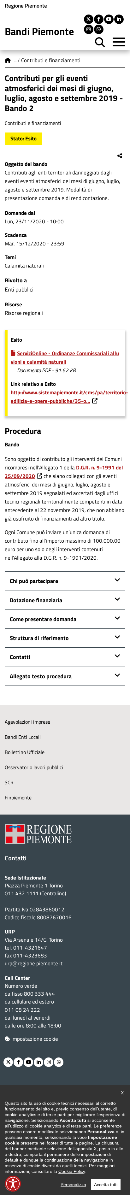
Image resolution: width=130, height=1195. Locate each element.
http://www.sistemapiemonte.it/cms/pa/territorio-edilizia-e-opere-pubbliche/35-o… (69, 396)
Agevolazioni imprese (27, 722)
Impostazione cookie (34, 1039)
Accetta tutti (105, 1184)
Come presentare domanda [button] (43, 619)
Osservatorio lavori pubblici (34, 767)
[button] (13, 1183)
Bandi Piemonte (39, 31)
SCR (9, 782)
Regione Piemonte (26, 6)
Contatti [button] (20, 656)
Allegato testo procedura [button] (41, 676)
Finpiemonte (18, 797)
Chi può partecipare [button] (34, 580)
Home (8, 60)
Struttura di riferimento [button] (39, 637)
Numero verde (21, 986)
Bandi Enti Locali (23, 737)
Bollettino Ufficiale (24, 752)
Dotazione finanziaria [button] (36, 600)
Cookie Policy (71, 1171)
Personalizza (73, 1184)
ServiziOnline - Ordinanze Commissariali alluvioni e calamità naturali (65, 357)
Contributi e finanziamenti (50, 60)
